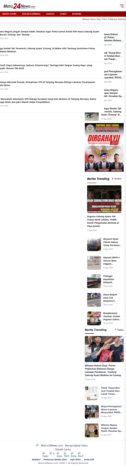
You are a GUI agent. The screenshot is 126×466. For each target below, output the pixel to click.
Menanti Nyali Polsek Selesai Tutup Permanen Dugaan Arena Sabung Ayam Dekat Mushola (112, 242)
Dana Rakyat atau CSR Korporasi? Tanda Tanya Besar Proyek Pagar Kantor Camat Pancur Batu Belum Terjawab (110, 297)
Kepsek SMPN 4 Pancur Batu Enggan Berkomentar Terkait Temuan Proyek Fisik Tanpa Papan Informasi (111, 260)
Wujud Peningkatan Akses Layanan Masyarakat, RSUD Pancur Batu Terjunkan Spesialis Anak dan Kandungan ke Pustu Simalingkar (112, 409)
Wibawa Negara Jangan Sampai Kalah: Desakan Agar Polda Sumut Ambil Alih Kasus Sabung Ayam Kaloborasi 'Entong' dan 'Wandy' (112, 428)
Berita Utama (9, 14)
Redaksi (36, 459)
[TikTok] (66, 454)
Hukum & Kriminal (31, 14)
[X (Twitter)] (52, 454)
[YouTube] (80, 454)
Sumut (63, 14)
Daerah (50, 14)
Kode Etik (89, 459)
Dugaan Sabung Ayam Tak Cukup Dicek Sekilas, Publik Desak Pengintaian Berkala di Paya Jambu (103, 221)
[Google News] (59, 454)
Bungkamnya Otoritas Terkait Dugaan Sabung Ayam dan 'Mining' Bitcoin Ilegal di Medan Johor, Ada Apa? (111, 316)
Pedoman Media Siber (55, 459)
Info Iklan (75, 459)
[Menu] (122, 6)
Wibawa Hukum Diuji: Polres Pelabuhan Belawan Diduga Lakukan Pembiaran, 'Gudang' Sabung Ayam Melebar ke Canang (103, 370)
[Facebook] (45, 454)
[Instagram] (73, 454)
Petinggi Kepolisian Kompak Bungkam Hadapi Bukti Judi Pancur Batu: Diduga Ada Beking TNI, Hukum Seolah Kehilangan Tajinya (111, 279)
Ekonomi (76, 14)
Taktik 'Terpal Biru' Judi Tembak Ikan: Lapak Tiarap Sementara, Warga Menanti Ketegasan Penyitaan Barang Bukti (111, 391)
